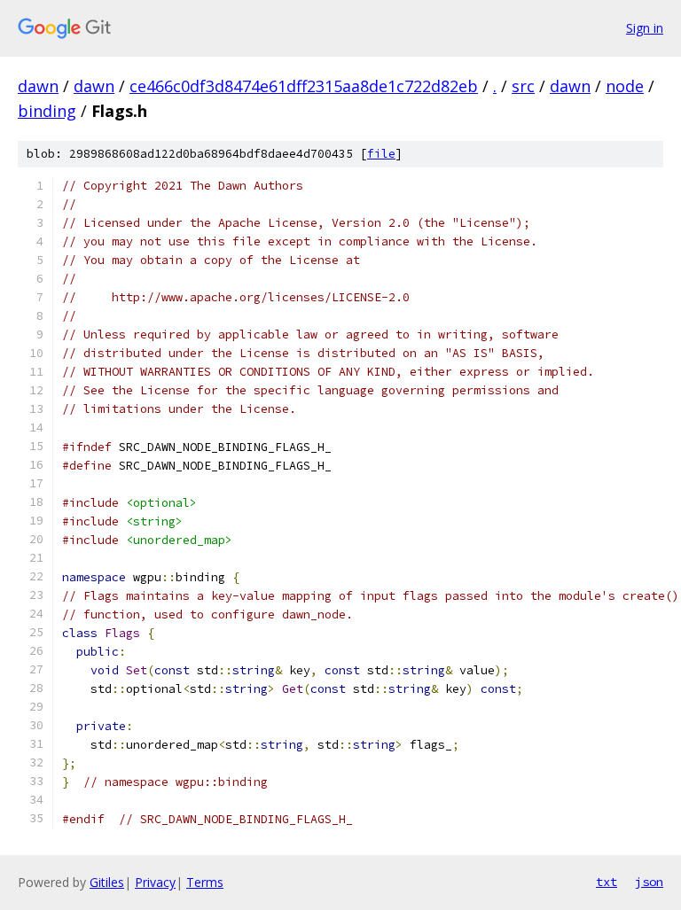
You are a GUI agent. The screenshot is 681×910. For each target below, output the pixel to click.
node (625, 86)
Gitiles (107, 882)
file (381, 153)
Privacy (155, 882)
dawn (38, 86)
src (523, 86)
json (649, 882)
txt (606, 882)
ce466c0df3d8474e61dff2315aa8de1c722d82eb (303, 86)
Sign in (644, 27)
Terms (204, 882)
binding (47, 110)
